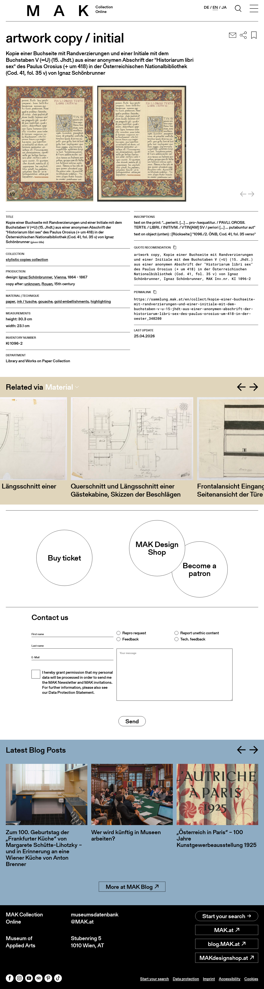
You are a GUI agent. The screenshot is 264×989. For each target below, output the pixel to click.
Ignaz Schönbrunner (35, 277)
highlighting (101, 301)
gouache (45, 301)
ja (224, 7)
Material (59, 387)
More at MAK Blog (129, 887)
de (206, 7)
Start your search (223, 916)
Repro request (134, 633)
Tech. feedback (192, 639)
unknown (32, 284)
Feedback (130, 639)
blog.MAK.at (224, 944)
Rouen (47, 284)
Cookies (251, 978)
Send (132, 721)
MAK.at (223, 930)
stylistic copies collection (27, 259)
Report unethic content (199, 633)
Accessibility (229, 978)
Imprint (209, 978)
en (215, 7)
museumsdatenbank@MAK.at (94, 918)
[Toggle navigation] (254, 9)
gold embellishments (71, 301)
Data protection (186, 978)
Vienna (60, 277)
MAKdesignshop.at (223, 958)
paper (10, 301)
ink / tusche (27, 301)
